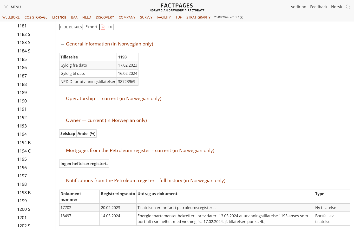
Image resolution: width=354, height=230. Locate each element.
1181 (22, 26)
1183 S (23, 42)
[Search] (348, 6)
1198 (22, 184)
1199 (22, 201)
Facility (164, 17)
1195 (22, 159)
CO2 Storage (36, 17)
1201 (22, 217)
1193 (22, 126)
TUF (179, 17)
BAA (74, 17)
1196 (22, 167)
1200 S (23, 209)
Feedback (318, 6)
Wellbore (11, 17)
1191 (22, 109)
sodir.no (298, 6)
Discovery (105, 17)
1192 (22, 117)
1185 (22, 59)
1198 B (24, 192)
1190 (22, 101)
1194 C (24, 151)
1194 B (24, 142)
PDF (108, 27)
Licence (59, 17)
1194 (22, 134)
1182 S (23, 34)
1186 (22, 67)
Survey (146, 17)
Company (127, 17)
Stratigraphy (198, 17)
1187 (22, 76)
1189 (22, 92)
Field (86, 17)
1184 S (23, 51)
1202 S (23, 226)
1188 (22, 84)
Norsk (336, 6)
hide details (71, 27)
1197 (22, 176)
